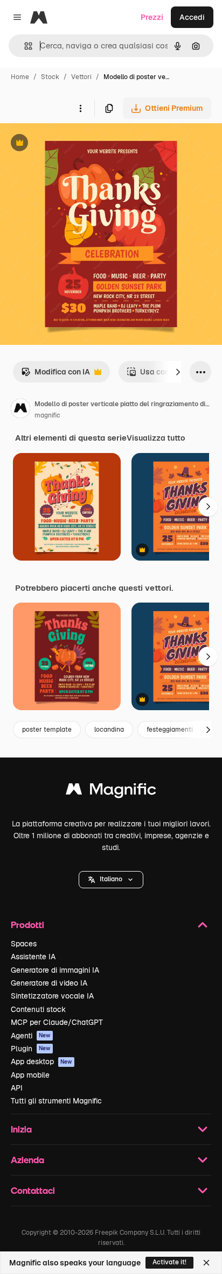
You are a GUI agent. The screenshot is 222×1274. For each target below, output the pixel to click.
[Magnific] (111, 791)
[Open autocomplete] (24, 46)
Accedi (192, 17)
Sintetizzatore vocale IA (52, 996)
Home (20, 77)
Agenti (31, 1036)
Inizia (21, 1129)
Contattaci (33, 1190)
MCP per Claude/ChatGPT (57, 1022)
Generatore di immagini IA (55, 970)
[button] (111, 879)
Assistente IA (33, 956)
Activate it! (169, 1262)
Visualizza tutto (156, 438)
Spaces (24, 944)
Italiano (111, 879)
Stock (50, 77)
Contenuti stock (38, 1009)
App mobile (30, 1075)
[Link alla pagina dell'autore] (20, 410)
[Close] (206, 1262)
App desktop (41, 1061)
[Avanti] (178, 372)
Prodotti (27, 924)
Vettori (81, 77)
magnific (47, 415)
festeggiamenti (170, 729)
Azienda (27, 1159)
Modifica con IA (55, 375)
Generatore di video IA (49, 983)
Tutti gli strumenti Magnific (56, 1101)
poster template (47, 729)
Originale (71, 144)
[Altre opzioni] (80, 108)
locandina (109, 729)
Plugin (31, 1048)
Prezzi (152, 17)
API (17, 1088)
